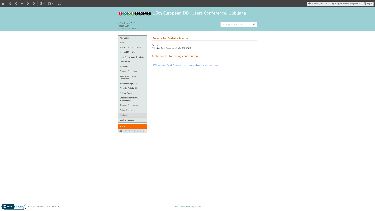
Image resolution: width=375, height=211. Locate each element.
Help (177, 206)
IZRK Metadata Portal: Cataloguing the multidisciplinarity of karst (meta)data (186, 65)
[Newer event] (28, 3)
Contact (197, 206)
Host (122, 42)
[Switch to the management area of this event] (59, 3)
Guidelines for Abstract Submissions (129, 99)
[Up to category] (22, 3)
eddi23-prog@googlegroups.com (138, 131)
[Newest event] (34, 3)
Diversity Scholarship (129, 88)
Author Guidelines (127, 110)
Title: (154, 45)
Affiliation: (156, 48)
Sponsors (124, 66)
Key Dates (124, 38)
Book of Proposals (127, 120)
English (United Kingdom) (346, 3)
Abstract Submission (129, 105)
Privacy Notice (186, 206)
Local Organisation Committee (128, 77)
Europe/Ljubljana (319, 3)
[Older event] (16, 3)
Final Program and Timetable (132, 57)
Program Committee (128, 71)
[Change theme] (51, 3)
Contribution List (127, 115)
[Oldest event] (10, 3)
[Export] (42, 3)
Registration (125, 62)
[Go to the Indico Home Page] (3, 3)
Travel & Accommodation (130, 47)
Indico (41, 206)
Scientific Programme (129, 83)
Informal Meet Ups (127, 52)
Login (369, 3)
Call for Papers (126, 93)
